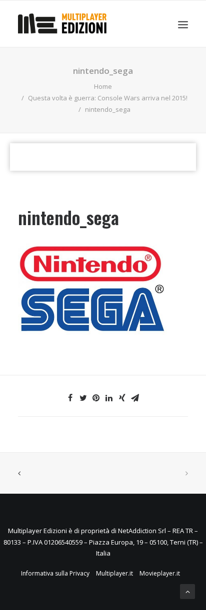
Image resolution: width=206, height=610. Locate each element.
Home (103, 86)
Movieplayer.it (160, 573)
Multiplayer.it (114, 573)
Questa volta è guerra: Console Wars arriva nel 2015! (108, 97)
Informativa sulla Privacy (55, 573)
